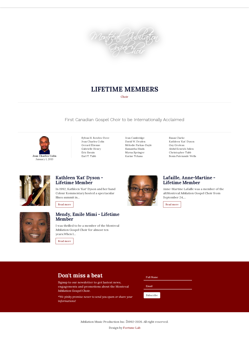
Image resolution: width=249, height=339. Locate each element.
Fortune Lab (131, 328)
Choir (21, 3)
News (119, 3)
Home (9, 3)
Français (226, 4)
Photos (83, 3)
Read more (64, 204)
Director (35, 3)
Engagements (102, 3)
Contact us (134, 3)
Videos (70, 3)
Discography (52, 3)
